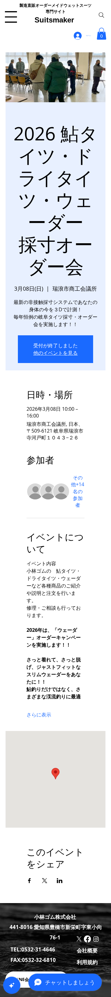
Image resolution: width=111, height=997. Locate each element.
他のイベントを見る (55, 352)
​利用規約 (87, 962)
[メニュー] (11, 17)
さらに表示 (39, 714)
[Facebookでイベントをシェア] (29, 880)
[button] (101, 34)
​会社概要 (87, 950)
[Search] (101, 15)
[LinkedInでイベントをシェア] (60, 880)
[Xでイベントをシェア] (44, 880)
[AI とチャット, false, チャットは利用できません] (11, 985)
